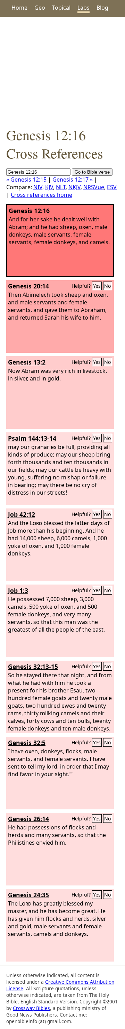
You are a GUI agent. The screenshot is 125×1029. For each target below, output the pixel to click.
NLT (61, 187)
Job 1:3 (18, 590)
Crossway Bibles (31, 1008)
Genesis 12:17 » (72, 179)
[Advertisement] (62, 71)
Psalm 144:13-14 (32, 438)
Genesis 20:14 (28, 286)
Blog (102, 7)
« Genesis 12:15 (26, 179)
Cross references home (41, 195)
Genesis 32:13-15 (33, 666)
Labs (83, 7)
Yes (97, 286)
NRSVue (93, 187)
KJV (49, 187)
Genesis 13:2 (26, 362)
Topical (61, 7)
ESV (112, 187)
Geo (39, 7)
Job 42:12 (21, 514)
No (107, 286)
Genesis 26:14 (28, 819)
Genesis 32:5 (26, 742)
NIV (37, 187)
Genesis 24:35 (28, 895)
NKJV (74, 187)
